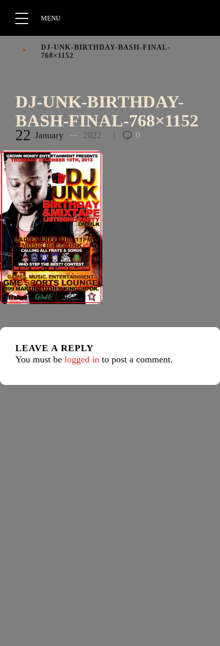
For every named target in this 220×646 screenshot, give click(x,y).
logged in (81, 359)
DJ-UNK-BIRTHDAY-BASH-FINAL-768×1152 (107, 111)
